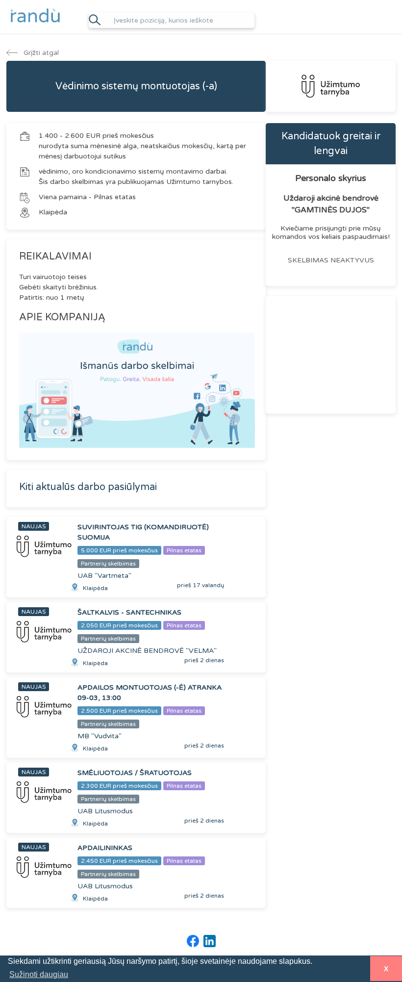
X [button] (386, 969)
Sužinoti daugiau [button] (38, 974)
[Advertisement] (331, 355)
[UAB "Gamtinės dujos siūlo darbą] (331, 86)
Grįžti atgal (40, 53)
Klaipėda (53, 212)
